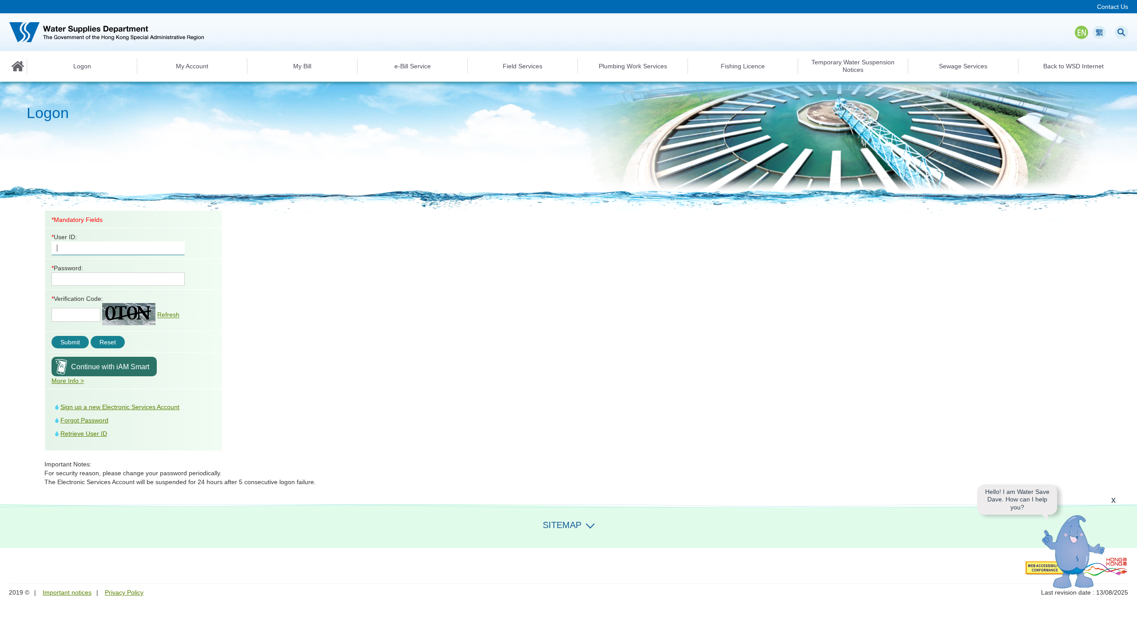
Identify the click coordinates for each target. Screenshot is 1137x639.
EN (1081, 32)
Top (1125, 627)
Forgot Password (84, 420)
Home (17, 66)
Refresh (168, 315)
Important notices (67, 592)
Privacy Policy (124, 592)
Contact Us (1112, 6)
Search (1121, 32)
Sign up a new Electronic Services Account (119, 406)
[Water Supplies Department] (106, 32)
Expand (590, 524)
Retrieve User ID (83, 433)
